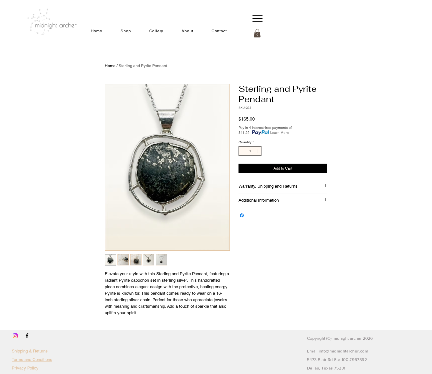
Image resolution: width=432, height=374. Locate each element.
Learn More (279, 133)
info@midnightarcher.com (343, 350)
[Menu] (257, 18)
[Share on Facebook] (242, 215)
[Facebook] (27, 335)
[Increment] (257, 151)
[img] (49, 41)
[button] (187, 31)
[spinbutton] (250, 151)
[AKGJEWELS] (15, 335)
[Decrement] (242, 151)
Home (110, 65)
